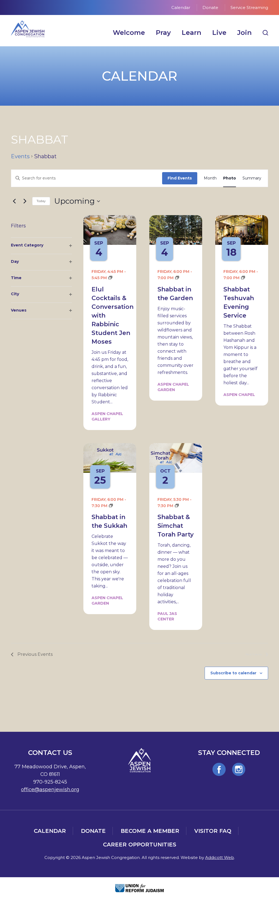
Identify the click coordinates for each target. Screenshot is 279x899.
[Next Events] (25, 201)
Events (20, 156)
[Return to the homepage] (28, 28)
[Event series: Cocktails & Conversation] (110, 277)
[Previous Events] (14, 201)
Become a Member (150, 831)
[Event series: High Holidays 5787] (243, 277)
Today (41, 201)
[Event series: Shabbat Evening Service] (177, 277)
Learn (191, 32)
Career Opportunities (139, 844)
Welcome (129, 32)
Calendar (180, 7)
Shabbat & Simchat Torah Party (175, 525)
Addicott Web (219, 857)
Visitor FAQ (212, 831)
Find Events (180, 178)
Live (219, 32)
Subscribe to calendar (233, 673)
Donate (210, 7)
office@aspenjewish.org (50, 790)
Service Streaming (249, 7)
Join (244, 32)
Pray (163, 32)
